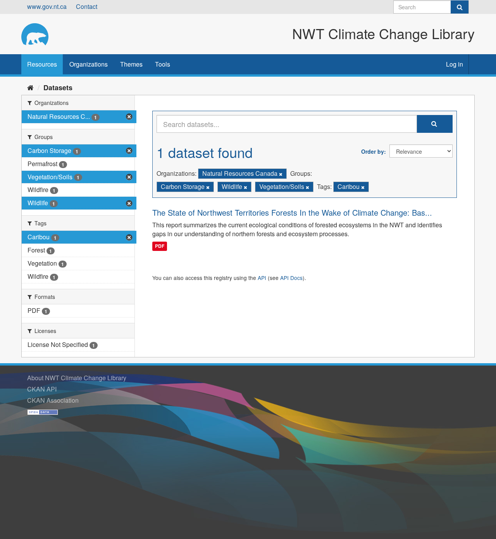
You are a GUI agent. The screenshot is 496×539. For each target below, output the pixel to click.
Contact (86, 6)
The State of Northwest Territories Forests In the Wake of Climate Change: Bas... (292, 212)
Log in (454, 64)
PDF (159, 245)
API (262, 278)
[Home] (30, 87)
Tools (162, 64)
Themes (131, 64)
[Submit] (459, 7)
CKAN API (42, 389)
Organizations (88, 64)
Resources (42, 64)
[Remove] (280, 174)
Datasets (57, 87)
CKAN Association (53, 400)
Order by (372, 151)
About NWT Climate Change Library (76, 377)
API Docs (291, 278)
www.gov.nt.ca (47, 6)
